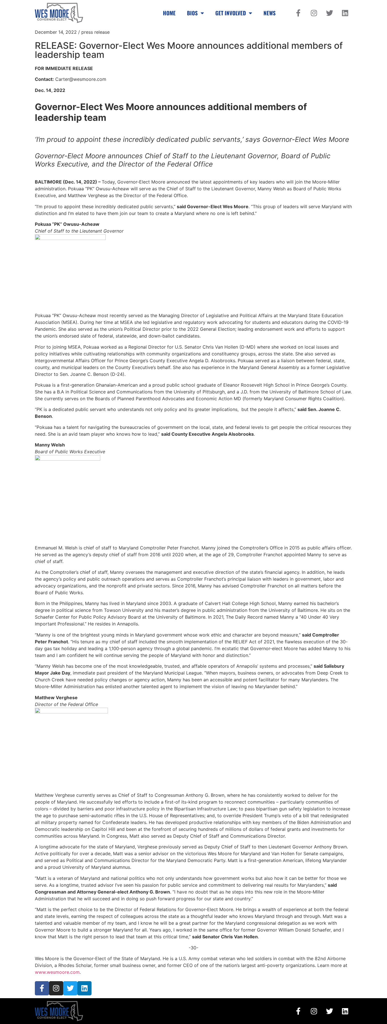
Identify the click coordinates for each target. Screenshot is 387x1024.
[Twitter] (329, 13)
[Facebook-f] (298, 13)
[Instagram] (314, 13)
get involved (230, 13)
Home (169, 13)
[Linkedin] (345, 13)
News (269, 13)
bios (192, 13)
